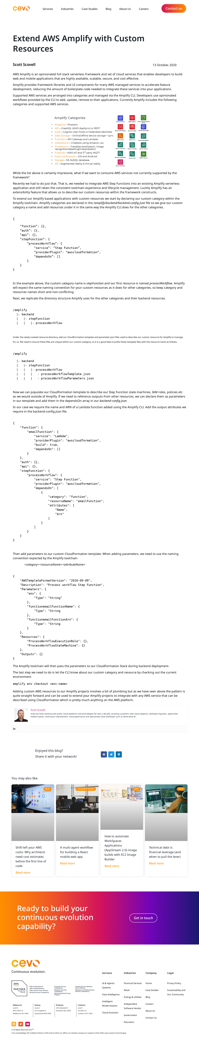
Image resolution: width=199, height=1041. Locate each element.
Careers (144, 9)
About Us (125, 9)
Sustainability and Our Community (176, 992)
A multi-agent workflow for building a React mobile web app (76, 852)
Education (129, 1022)
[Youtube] (27, 1024)
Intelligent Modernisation (109, 1003)
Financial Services (133, 983)
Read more (23, 872)
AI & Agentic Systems (108, 985)
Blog (108, 9)
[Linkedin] (14, 728)
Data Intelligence (111, 994)
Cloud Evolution (110, 1012)
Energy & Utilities (132, 997)
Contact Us (151, 1017)
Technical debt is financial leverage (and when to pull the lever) (165, 852)
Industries (67, 9)
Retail (127, 990)
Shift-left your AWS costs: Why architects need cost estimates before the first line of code (31, 856)
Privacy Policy (174, 983)
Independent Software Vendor (132, 1006)
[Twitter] (20, 1024)
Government (130, 1015)
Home (149, 983)
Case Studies (90, 9)
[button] (104, 754)
